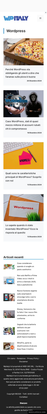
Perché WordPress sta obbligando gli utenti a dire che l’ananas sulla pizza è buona (22, 73)
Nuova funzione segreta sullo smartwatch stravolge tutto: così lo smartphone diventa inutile (27, 297)
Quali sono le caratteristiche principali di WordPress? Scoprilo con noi (23, 177)
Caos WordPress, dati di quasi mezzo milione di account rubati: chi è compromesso (23, 125)
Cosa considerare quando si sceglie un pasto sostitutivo (25, 266)
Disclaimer (23, 361)
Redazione (21, 358)
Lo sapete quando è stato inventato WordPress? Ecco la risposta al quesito (21, 229)
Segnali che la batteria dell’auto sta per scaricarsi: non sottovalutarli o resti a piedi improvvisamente (26, 330)
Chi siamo (11, 358)
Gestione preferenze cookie (37, 412)
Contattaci (23, 397)
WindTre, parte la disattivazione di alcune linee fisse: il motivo (27, 346)
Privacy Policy (33, 358)
